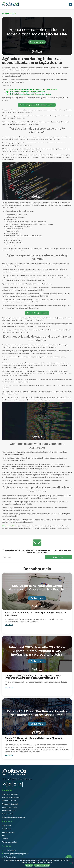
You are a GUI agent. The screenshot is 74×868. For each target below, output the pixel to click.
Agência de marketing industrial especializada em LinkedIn (25, 92)
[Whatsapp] (20, 784)
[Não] (71, 863)
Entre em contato (8, 526)
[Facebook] (4, 784)
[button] (70, 4)
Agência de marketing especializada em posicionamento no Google (28, 94)
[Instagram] (9, 784)
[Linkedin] (15, 784)
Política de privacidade (42, 865)
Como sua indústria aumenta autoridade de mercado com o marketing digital (31, 89)
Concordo (29, 865)
